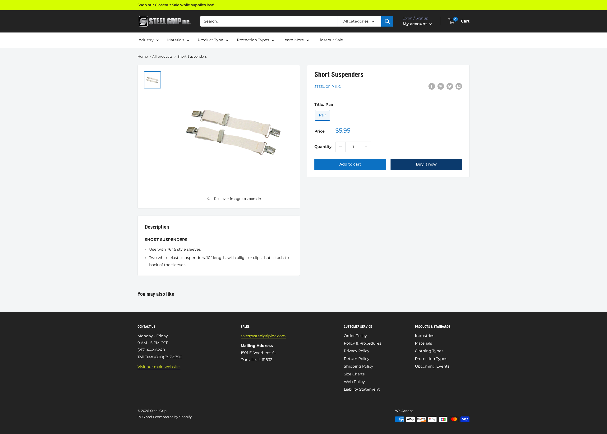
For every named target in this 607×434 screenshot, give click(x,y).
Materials (175, 40)
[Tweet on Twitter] (449, 86)
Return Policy (356, 358)
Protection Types (253, 40)
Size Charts (354, 374)
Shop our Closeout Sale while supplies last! (176, 5)
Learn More (293, 40)
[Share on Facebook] (431, 86)
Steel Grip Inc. (327, 86)
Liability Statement (362, 389)
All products (162, 56)
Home (143, 56)
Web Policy (354, 381)
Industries (424, 335)
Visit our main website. (159, 367)
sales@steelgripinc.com (263, 336)
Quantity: (323, 146)
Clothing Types (429, 351)
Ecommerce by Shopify (172, 417)
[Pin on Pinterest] (440, 86)
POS (141, 417)
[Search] (387, 21)
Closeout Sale (330, 40)
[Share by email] (458, 86)
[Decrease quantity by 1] (340, 147)
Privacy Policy (356, 351)
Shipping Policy (358, 366)
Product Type (210, 40)
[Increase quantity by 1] (366, 147)
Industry (146, 40)
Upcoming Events (432, 366)
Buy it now (426, 164)
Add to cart (350, 164)
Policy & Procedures (362, 343)
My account (415, 23)
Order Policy (355, 335)
